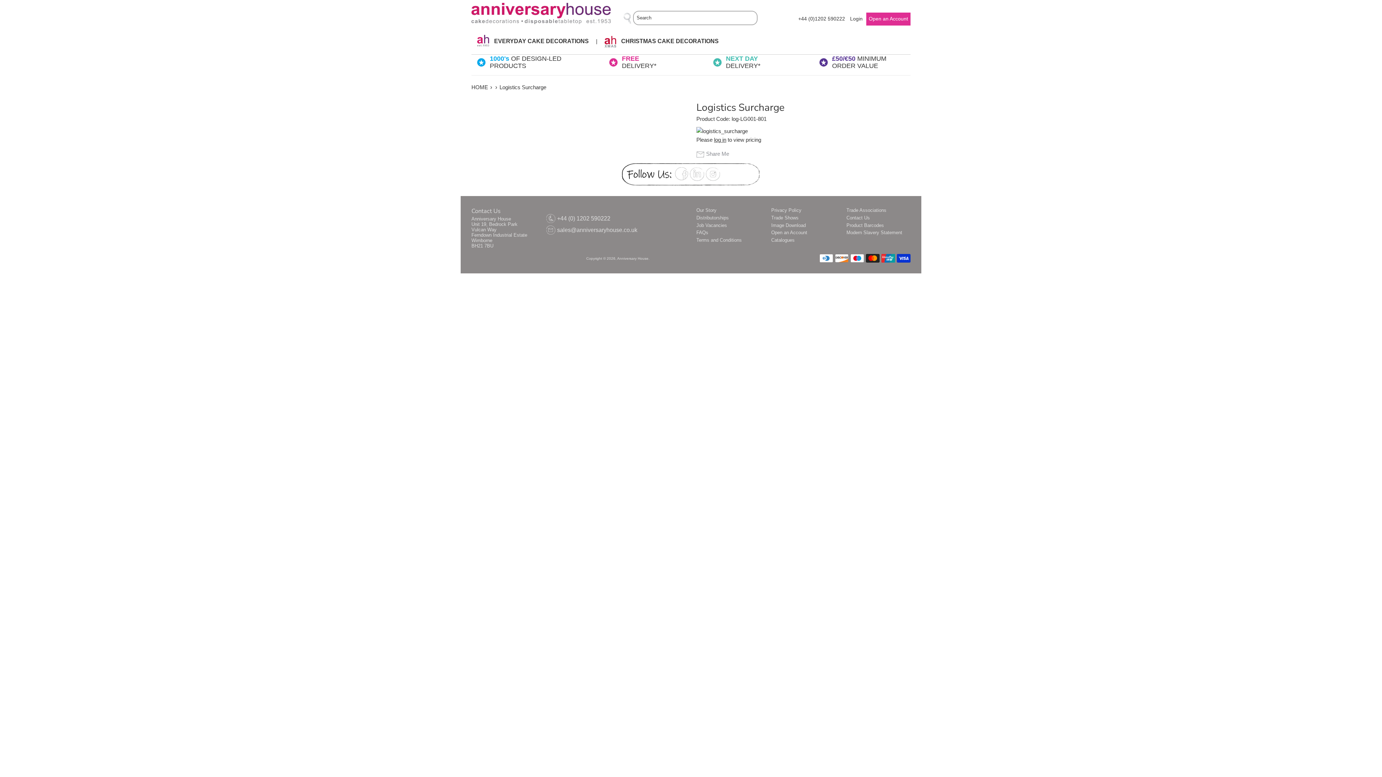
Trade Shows (785, 218)
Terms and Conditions (719, 240)
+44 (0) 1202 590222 (583, 218)
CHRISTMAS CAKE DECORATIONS (669, 41)
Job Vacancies (711, 225)
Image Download (788, 225)
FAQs (702, 232)
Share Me (717, 154)
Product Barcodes (865, 225)
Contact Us (858, 218)
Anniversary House (633, 258)
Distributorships (712, 218)
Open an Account (789, 232)
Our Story (706, 210)
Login (856, 19)
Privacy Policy (786, 210)
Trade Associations (866, 210)
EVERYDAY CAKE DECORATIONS (541, 41)
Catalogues (783, 240)
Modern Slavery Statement (874, 232)
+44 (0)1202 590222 (821, 19)
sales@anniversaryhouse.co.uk (597, 230)
